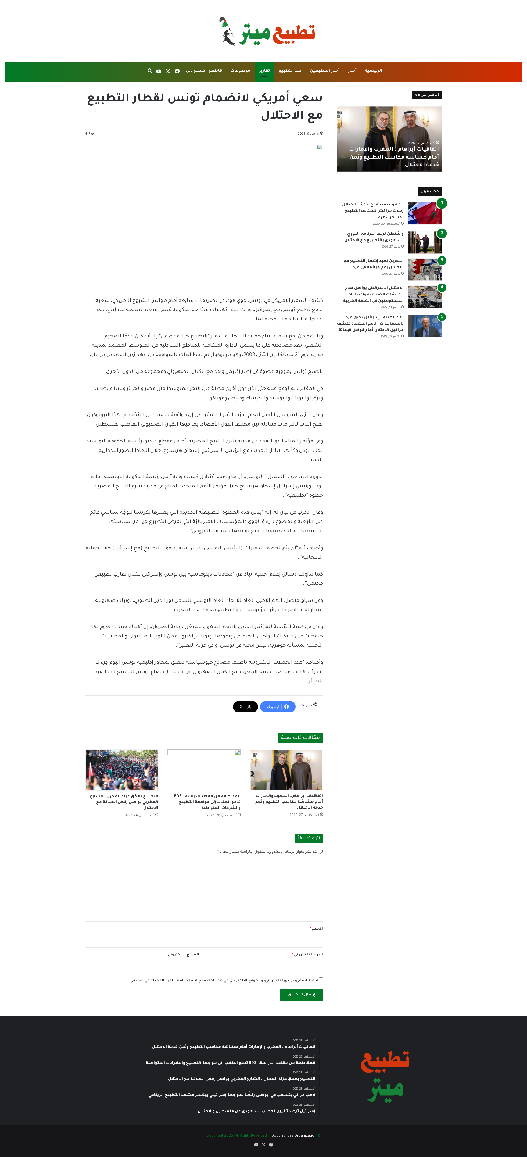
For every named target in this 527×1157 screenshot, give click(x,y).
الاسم (316, 929)
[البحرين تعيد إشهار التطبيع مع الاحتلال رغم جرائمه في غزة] (425, 269)
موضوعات (240, 71)
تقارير (264, 71)
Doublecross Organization (294, 1136)
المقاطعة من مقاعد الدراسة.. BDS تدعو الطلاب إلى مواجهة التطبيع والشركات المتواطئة (207, 802)
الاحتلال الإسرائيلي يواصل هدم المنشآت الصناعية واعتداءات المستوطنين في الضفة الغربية (373, 294)
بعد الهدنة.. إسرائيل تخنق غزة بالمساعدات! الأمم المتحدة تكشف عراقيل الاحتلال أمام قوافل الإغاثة (370, 324)
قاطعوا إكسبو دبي (204, 71)
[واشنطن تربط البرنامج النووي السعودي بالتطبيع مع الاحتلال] (425, 242)
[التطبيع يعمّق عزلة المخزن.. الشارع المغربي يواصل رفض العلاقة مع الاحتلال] (121, 770)
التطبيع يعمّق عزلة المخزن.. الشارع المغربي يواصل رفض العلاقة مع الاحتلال (124, 802)
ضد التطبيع (289, 71)
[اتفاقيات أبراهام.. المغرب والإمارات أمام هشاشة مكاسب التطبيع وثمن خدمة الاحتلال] (286, 770)
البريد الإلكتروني (307, 955)
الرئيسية (373, 71)
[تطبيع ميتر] (263, 31)
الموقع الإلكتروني (183, 955)
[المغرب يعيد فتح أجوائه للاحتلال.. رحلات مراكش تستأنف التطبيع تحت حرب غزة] (425, 213)
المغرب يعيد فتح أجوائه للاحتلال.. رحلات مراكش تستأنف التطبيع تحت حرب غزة (372, 211)
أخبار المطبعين (324, 71)
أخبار (352, 71)
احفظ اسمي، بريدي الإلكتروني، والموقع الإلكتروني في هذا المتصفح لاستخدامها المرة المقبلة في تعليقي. (223, 981)
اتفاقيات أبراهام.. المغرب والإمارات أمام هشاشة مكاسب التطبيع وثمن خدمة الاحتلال (288, 802)
